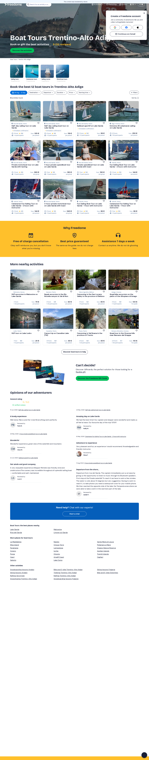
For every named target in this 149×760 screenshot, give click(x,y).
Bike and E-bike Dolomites (107, 573)
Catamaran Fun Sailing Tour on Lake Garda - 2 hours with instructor (25, 206)
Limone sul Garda (61, 532)
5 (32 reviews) (61, 44)
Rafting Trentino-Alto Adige (65, 576)
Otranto (57, 554)
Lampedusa (58, 548)
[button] (144, 755)
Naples (56, 542)
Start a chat (74, 514)
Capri (12, 557)
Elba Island (14, 545)
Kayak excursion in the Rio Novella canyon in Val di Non (56, 295)
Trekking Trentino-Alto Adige (65, 573)
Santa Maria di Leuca (105, 542)
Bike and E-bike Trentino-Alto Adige (68, 569)
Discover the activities (22, 50)
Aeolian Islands (103, 551)
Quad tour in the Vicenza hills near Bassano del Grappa (122, 334)
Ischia (56, 551)
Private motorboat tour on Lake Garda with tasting (25, 166)
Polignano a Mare (104, 545)
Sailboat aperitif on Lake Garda (90, 126)
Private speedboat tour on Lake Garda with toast (90, 166)
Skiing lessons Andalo (18, 573)
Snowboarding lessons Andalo (22, 569)
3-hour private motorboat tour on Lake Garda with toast (57, 205)
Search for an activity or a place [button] (40, 4)
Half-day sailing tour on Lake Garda (24, 127)
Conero (13, 551)
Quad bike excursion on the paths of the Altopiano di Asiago (123, 295)
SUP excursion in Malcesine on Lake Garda (25, 295)
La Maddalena (15, 542)
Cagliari (100, 557)
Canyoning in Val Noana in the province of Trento (89, 334)
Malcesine (58, 529)
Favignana (14, 548)
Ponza (12, 554)
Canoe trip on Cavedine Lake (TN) (56, 334)
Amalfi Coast (59, 557)
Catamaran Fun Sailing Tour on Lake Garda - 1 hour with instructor (123, 206)
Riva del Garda (16, 532)
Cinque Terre (59, 545)
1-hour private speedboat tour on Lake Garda (57, 166)
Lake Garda (14, 529)
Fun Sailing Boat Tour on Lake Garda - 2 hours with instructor (123, 166)
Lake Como (58, 560)
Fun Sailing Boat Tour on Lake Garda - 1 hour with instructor (90, 205)
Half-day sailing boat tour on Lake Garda (56, 127)
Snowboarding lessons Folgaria (66, 579)
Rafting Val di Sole (17, 576)
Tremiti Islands (103, 554)
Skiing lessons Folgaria (106, 569)
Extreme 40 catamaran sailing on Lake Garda (122, 127)
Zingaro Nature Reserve (106, 548)
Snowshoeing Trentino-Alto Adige (23, 579)
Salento (13, 560)
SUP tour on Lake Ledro (22, 333)
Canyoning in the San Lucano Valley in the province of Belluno (90, 295)
